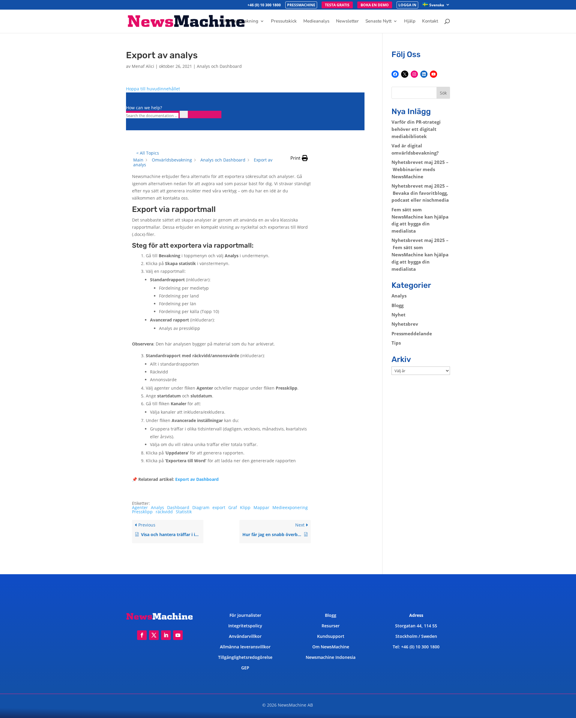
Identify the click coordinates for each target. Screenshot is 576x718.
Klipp (245, 507)
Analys (157, 507)
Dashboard (178, 507)
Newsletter (347, 21)
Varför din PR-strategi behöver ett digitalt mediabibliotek (416, 129)
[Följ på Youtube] (178, 635)
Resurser (331, 626)
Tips (396, 343)
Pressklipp (142, 511)
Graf (232, 507)
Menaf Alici (143, 66)
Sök (443, 93)
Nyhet (399, 315)
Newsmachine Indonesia (331, 657)
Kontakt (430, 21)
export (218, 507)
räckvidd (164, 511)
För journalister (245, 615)
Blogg (398, 305)
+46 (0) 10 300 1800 (264, 5)
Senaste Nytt (378, 21)
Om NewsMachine (330, 647)
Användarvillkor (245, 636)
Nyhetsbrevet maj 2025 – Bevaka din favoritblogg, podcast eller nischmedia (420, 193)
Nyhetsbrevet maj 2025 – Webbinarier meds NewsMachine (420, 169)
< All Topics (147, 153)
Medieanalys (316, 21)
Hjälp (410, 21)
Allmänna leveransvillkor (245, 647)
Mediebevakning (241, 21)
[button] (299, 158)
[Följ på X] (154, 635)
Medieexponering (290, 507)
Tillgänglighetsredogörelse (245, 657)
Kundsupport (330, 636)
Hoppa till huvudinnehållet (153, 89)
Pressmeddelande (412, 333)
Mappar (261, 507)
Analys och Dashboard (219, 66)
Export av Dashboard (197, 479)
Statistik (184, 511)
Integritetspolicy (245, 626)
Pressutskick (284, 21)
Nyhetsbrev (405, 324)
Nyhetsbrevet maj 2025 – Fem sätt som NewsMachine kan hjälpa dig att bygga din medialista (420, 254)
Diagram (200, 507)
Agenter (140, 507)
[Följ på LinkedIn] (166, 635)
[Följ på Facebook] (142, 635)
